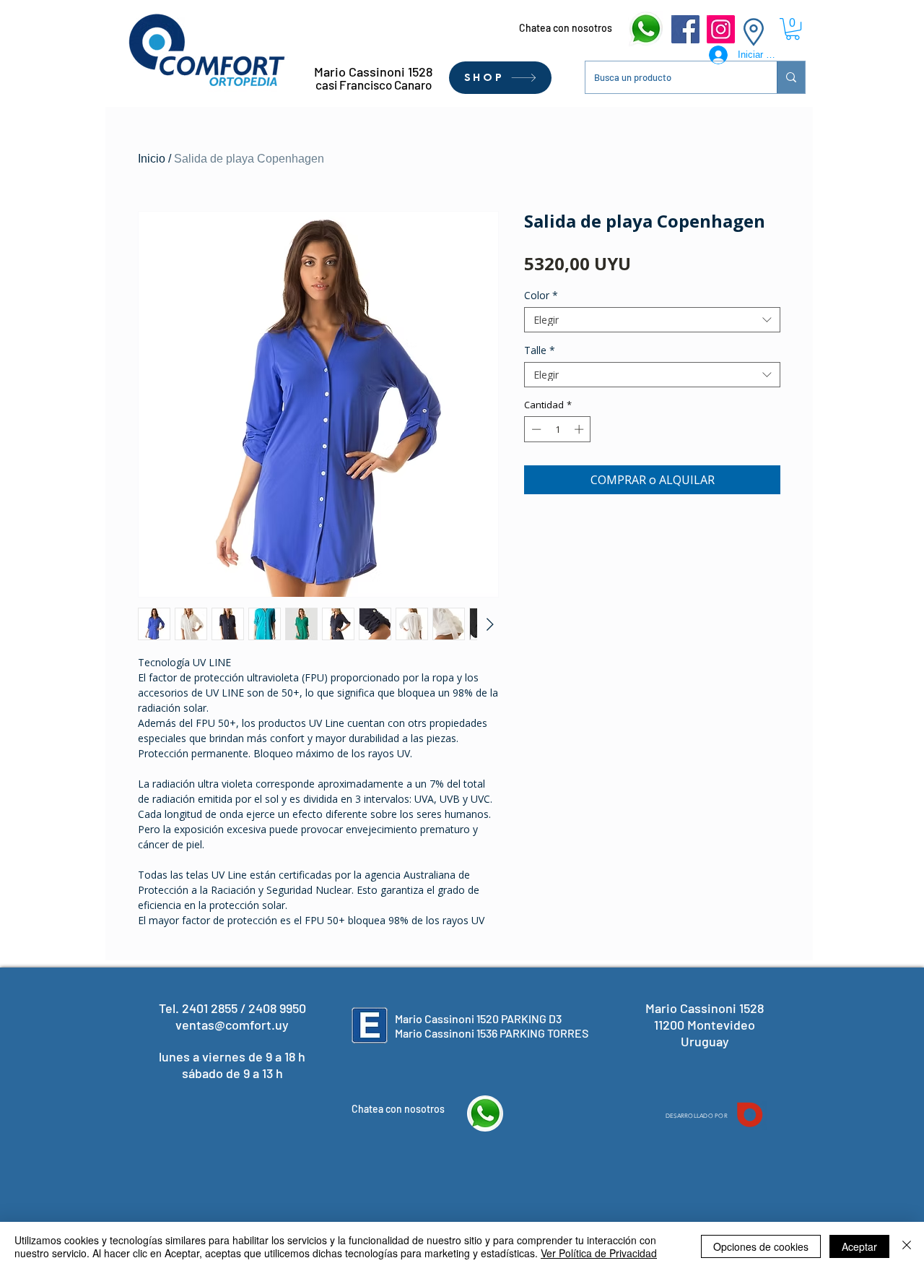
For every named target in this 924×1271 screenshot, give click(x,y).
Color (541, 295)
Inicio (151, 158)
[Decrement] (535, 429)
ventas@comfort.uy (232, 1025)
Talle (539, 350)
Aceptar (859, 1246)
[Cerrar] (906, 1246)
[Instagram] (721, 29)
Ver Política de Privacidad (599, 1253)
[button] (793, 29)
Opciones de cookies (760, 1246)
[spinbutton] (558, 429)
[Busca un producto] (791, 77)
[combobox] (652, 319)
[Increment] (580, 429)
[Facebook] (685, 29)
